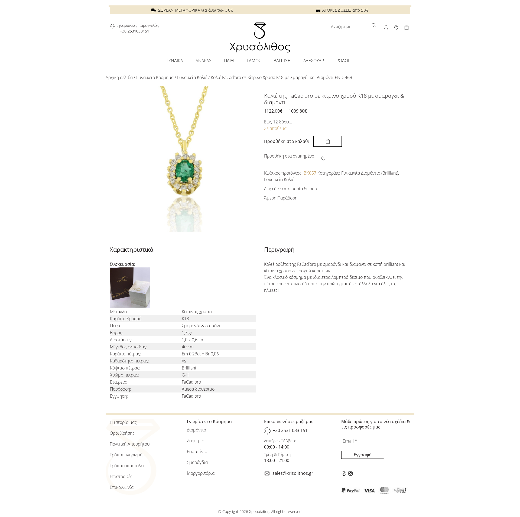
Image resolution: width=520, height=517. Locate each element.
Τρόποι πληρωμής (127, 455)
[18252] (327, 141)
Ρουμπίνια (197, 451)
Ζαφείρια (195, 441)
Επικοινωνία (122, 487)
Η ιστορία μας (123, 422)
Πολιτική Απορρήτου (130, 444)
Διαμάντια (196, 430)
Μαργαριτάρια (200, 473)
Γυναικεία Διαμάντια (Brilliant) (369, 173)
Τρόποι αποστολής (127, 466)
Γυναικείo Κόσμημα (155, 77)
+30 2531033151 (134, 31)
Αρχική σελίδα (119, 77)
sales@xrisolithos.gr (292, 473)
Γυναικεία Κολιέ (192, 77)
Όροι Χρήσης (122, 433)
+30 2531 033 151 (290, 430)
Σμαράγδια (197, 462)
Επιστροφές (121, 476)
